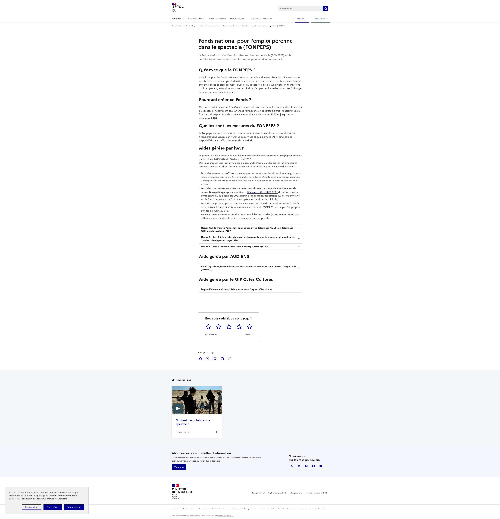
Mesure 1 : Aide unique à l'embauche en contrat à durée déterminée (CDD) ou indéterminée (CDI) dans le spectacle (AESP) (247, 229)
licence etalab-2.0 (224, 515)
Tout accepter (74, 507)
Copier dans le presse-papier (229, 358)
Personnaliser (31, 507)
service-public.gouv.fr (315, 493)
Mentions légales (188, 509)
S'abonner (179, 467)
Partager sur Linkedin (215, 358)
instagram (313, 466)
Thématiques (319, 18)
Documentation (237, 18)
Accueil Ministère (178, 26)
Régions (300, 18)
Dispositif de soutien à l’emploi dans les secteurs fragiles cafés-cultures (236, 289)
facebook (306, 466)
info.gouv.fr (295, 493)
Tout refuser (53, 507)
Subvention (227, 26)
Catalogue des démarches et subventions (204, 26)
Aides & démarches (217, 18)
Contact (175, 509)
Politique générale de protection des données (249, 509)
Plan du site (322, 509)
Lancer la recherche (325, 8)
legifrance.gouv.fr (276, 493)
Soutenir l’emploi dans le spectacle (193, 422)
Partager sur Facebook (200, 358)
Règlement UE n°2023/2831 (262, 192)
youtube (320, 466)
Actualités (176, 18)
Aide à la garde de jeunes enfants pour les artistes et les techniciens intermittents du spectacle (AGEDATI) (248, 268)
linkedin (299, 466)
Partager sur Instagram (222, 358)
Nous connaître (195, 18)
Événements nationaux (262, 18)
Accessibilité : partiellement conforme (213, 509)
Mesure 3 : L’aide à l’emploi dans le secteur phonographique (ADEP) (234, 246)
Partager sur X (207, 358)
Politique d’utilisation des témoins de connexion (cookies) (292, 509)
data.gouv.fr (257, 493)
